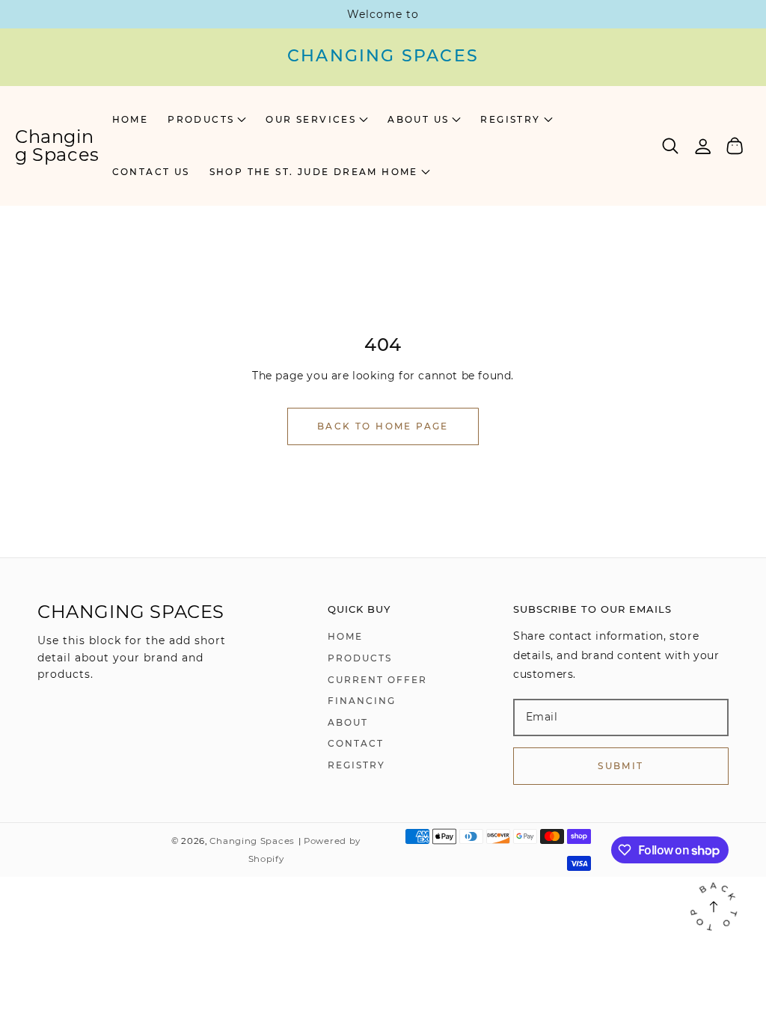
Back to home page (383, 426)
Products (360, 658)
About (348, 722)
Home (345, 636)
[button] (207, 120)
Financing (362, 700)
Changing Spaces (252, 841)
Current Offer (377, 679)
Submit (620, 765)
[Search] (670, 146)
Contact (356, 743)
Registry (356, 765)
